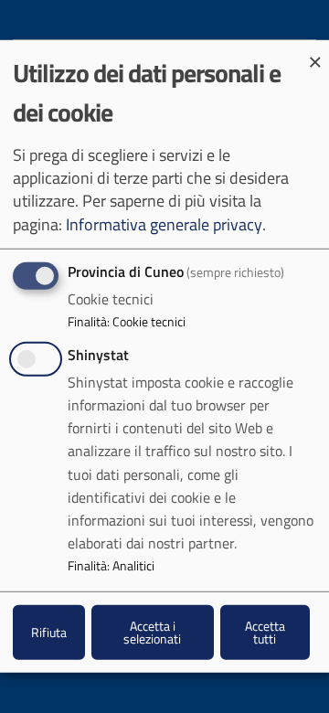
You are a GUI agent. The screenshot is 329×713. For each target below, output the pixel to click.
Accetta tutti (265, 631)
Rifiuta (49, 632)
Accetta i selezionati (152, 631)
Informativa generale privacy (164, 223)
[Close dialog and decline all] (315, 51)
